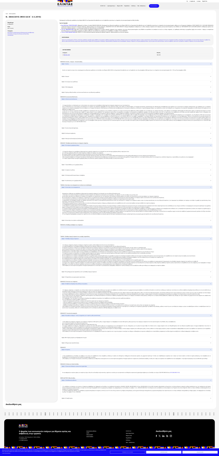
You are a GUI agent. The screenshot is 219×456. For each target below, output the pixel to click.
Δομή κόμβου (89, 436)
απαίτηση (80, 39)
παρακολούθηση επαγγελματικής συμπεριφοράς (115, 41)
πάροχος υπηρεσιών (131, 41)
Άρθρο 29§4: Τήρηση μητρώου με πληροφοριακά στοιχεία (74, 337)
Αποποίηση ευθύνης (91, 431)
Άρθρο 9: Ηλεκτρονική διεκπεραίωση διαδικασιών (72, 138)
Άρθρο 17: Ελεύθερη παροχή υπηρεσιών (70, 238)
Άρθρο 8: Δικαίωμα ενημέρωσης (68, 133)
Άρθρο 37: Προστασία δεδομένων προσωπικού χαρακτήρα (74, 366)
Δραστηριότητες (111, 5)
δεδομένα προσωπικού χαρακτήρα (128, 39)
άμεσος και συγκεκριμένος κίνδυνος (69, 39)
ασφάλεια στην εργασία (100, 39)
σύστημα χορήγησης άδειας (142, 41)
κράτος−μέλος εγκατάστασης (68, 41)
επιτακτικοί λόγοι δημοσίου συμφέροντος (201, 39)
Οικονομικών (10, 35)
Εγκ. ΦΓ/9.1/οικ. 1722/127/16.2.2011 (69, 25)
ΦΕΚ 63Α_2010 (67, 55)
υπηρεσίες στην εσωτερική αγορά (196, 41)
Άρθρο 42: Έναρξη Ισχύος (67, 398)
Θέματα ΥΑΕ (119, 5)
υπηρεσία (186, 41)
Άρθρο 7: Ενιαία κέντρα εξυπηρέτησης (70, 128)
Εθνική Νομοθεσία (12, 13)
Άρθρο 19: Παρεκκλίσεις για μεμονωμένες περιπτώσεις (73, 277)
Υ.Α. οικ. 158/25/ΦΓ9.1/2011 (67, 29)
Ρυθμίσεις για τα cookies (127, 452)
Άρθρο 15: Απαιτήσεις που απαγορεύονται (71, 187)
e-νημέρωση (192, 1)
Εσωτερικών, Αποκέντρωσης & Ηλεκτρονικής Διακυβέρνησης (21, 32)
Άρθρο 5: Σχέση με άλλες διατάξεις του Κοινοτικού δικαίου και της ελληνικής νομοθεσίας (81, 92)
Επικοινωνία (153, 6)
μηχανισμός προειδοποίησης (81, 41)
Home (7, 13)
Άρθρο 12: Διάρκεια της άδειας (68, 170)
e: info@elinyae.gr (23, 440)
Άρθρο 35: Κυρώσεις (66, 349)
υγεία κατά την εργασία (179, 41)
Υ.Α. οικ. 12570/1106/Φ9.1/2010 (68, 32)
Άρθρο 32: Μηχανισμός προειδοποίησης (70, 343)
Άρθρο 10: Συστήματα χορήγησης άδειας (70, 145)
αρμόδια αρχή (91, 39)
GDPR (87, 433)
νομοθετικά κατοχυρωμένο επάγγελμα (96, 41)
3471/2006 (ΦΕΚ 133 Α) (175, 372)
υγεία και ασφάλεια (169, 41)
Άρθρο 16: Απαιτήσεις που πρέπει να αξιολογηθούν (73, 220)
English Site (204, 1)
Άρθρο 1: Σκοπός (65, 64)
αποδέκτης (85, 39)
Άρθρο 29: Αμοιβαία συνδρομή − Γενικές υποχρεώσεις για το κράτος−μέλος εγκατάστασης (81, 315)
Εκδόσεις (133, 5)
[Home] (65, 3)
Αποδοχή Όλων (200, 452)
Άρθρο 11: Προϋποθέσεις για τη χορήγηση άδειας (72, 164)
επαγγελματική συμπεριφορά (185, 39)
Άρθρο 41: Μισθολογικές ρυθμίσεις (69, 380)
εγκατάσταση (147, 39)
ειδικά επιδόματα (154, 39)
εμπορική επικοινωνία (164, 39)
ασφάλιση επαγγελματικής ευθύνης (112, 39)
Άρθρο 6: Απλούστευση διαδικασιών (69, 99)
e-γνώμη (198, 1)
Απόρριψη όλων (163, 452)
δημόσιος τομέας (140, 39)
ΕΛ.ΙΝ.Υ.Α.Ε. (102, 5)
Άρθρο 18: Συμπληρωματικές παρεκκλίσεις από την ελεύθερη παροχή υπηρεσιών (79, 271)
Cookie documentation (6, 453)
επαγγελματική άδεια (173, 39)
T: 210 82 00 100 (23, 438)
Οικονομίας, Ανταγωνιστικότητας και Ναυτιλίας (18, 34)
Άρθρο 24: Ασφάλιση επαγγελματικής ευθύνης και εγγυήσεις (74, 283)
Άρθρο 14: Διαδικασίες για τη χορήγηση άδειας (72, 180)
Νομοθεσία (126, 5)
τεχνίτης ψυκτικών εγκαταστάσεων (156, 41)
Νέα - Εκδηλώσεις (141, 5)
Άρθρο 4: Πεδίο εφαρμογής (67, 87)
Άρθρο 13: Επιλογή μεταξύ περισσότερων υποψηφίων (73, 175)
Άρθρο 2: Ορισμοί (65, 76)
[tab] (136, 68)
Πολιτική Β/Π (89, 434)
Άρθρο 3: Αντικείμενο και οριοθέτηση (70, 81)
